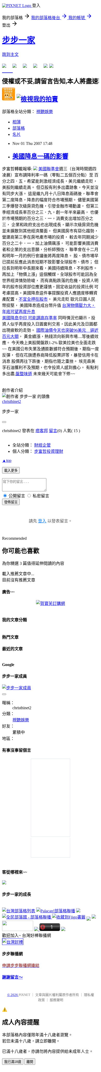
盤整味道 (24, 374)
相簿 (16, 122)
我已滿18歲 (12, 1062)
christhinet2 (11, 401)
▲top (6, 460)
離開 (29, 1062)
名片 (16, 134)
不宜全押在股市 (33, 299)
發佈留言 (11, 502)
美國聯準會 (48, 169)
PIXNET (24, 995)
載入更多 (11, 470)
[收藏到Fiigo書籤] (68, 917)
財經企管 (42, 445)
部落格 (18, 128)
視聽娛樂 (44, 111)
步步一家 (18, 40)
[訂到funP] (94, 917)
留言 (53, 430)
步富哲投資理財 (48, 451)
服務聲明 (56, 1000)
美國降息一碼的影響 (40, 156)
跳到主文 (10, 54)
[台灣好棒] (12, 942)
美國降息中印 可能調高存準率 (29, 318)
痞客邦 (41, 430)
